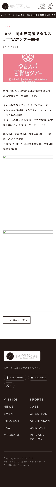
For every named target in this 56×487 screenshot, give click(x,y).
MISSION (11, 399)
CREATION (38, 413)
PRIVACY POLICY (37, 437)
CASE (34, 406)
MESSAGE (12, 435)
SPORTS (37, 399)
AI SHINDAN (40, 421)
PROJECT (12, 421)
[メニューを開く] (50, 5)
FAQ (7, 428)
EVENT (9, 413)
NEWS (9, 406)
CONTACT (38, 428)
